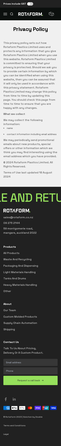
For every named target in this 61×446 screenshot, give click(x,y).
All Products (11, 253)
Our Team (9, 310)
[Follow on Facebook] (5, 399)
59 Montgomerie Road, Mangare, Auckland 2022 (20, 231)
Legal (6, 434)
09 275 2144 (11, 223)
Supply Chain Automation (20, 323)
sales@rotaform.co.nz (18, 217)
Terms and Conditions (14, 425)
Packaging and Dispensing (20, 265)
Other (7, 291)
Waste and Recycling (17, 259)
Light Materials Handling (19, 272)
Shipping (9, 329)
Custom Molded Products (20, 316)
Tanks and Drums (14, 278)
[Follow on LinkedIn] (14, 399)
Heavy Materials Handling (20, 285)
